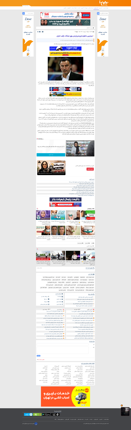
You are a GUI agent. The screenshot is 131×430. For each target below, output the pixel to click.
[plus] (43, 31)
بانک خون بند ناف (70, 290)
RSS (55, 419)
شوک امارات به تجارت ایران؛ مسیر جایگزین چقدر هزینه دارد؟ (82, 316)
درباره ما (91, 419)
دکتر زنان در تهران (91, 377)
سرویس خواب (56, 375)
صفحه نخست (105, 8)
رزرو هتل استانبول (83, 282)
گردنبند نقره (58, 277)
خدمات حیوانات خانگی (78, 371)
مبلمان (58, 371)
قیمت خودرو (59, 299)
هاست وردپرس (66, 287)
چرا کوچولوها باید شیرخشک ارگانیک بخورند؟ (86, 195)
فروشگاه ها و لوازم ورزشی (78, 377)
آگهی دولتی (67, 419)
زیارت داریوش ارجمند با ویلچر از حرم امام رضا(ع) (54, 316)
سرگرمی (65, 8)
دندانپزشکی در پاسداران (80, 287)
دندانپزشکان (92, 378)
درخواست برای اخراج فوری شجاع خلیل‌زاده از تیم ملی (53, 318)
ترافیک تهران (59, 301)
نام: (93, 344)
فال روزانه (46, 301)
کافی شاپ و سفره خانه (67, 377)
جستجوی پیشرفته (61, 419)
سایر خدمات (45, 382)
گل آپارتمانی (68, 282)
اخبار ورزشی (96, 8)
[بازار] (37, 414)
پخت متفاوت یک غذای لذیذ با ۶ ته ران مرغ (55, 311)
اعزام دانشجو (45, 368)
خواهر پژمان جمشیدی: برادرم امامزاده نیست (55, 313)
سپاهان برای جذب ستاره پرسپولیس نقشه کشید (54, 322)
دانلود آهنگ (64, 280)
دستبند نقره (64, 277)
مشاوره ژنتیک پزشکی (59, 285)
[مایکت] (28, 414)
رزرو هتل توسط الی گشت (46, 280)
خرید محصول (90, 169)
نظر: (93, 347)
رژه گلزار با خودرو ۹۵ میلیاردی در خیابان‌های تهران (53, 327)
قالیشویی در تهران (56, 382)
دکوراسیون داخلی (56, 377)
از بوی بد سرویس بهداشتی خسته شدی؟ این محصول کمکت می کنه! (81, 182)
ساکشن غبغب (69, 277)
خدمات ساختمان (56, 380)
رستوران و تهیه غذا (67, 373)
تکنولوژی (69, 8)
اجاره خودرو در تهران (56, 280)
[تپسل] (37, 139)
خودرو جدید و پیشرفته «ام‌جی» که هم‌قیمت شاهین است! (82, 311)
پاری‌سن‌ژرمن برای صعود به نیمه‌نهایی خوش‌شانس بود (83, 303)
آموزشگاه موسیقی (79, 382)
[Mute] (69, 155)
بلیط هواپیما (82, 277)
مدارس (69, 369)
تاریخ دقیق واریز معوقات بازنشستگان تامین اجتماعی (83, 338)
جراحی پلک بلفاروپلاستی (52, 282)
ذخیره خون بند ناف (49, 285)
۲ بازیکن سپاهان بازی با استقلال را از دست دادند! (84, 322)
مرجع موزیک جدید (83, 280)
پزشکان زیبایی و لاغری (90, 382)
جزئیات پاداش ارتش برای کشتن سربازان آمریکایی (84, 336)
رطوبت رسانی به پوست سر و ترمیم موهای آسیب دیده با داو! (83, 190)
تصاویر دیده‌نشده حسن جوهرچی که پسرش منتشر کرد (83, 318)
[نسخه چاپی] (38, 31)
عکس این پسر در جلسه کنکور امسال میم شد (54, 338)
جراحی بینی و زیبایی (90, 384)
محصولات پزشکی (79, 368)
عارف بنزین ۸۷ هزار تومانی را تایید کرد (56, 331)
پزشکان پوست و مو (79, 366)
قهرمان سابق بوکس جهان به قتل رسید (86, 313)
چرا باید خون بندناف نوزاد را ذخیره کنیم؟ (86, 183)
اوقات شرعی (59, 304)
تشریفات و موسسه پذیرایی (66, 380)
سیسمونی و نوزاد (44, 371)
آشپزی (82, 8)
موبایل (46, 375)
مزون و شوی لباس (55, 368)
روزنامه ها (59, 296)
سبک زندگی (91, 8)
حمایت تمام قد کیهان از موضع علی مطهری (85, 333)
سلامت (79, 8)
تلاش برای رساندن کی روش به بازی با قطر (85, 299)
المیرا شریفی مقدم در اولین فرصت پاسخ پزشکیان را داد (82, 320)
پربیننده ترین (59, 309)
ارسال (38, 355)
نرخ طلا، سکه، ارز (44, 296)
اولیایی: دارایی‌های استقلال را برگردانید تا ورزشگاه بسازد (83, 327)
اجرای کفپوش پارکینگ (90, 290)
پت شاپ (81, 373)
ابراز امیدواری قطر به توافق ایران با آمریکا (85, 301)
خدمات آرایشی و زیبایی (90, 369)
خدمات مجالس (68, 382)
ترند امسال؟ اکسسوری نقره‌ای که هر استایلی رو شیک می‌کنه (83, 188)
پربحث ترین (45, 309)
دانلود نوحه (72, 287)
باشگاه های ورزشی (79, 375)
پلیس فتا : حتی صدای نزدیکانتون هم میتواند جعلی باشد (83, 187)
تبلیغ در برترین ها (73, 419)
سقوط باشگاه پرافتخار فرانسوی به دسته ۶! (85, 329)
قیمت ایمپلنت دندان (90, 277)
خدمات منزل (45, 378)
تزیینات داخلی (56, 378)
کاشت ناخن (92, 368)
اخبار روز (100, 8)
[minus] (40, 31)
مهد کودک (69, 371)
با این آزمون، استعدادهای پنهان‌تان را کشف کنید (85, 192)
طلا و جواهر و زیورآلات (55, 369)
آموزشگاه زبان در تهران (78, 380)
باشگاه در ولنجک (61, 282)
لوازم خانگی (45, 377)
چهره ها (86, 8)
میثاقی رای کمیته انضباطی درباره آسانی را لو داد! (54, 320)
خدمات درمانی (80, 369)
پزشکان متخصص (91, 375)
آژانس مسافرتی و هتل (55, 384)
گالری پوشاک (56, 366)
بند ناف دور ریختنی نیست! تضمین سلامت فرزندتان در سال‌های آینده (81, 193)
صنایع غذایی (68, 378)
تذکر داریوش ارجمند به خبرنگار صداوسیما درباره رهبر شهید (52, 325)
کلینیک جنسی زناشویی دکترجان (70, 285)
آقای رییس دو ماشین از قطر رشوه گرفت (85, 297)
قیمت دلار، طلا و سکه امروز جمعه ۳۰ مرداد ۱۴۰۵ (54, 329)
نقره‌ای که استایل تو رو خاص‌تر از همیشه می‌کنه (85, 185)
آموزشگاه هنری (80, 384)
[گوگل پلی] (46, 414)
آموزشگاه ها (80, 378)
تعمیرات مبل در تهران (55, 373)
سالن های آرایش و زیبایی (89, 366)
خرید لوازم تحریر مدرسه (79, 290)
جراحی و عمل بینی (62, 290)
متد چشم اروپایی (75, 282)
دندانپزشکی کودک (91, 380)
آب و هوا (46, 299)
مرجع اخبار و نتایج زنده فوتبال (73, 280)
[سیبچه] (55, 414)
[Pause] (67, 155)
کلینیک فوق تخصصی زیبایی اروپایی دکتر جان (85, 285)
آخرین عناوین (89, 309)
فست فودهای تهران (67, 375)
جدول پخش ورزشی (44, 304)
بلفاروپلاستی (76, 277)
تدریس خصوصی (68, 368)
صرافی (46, 369)
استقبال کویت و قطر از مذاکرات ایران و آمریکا (84, 306)
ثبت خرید (51, 155)
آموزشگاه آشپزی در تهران (66, 366)
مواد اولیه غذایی (91, 282)
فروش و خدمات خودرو (43, 380)
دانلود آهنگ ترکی (43, 287)
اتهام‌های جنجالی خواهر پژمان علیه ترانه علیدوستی (53, 334)
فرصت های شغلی (80, 419)
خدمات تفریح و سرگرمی (43, 373)
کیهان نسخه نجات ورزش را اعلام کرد (86, 325)
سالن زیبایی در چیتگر (90, 287)
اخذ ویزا (45, 366)
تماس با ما (86, 419)
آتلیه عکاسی (68, 384)
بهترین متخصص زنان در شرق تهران (54, 287)
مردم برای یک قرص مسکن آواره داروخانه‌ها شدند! (84, 331)
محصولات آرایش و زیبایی (89, 371)
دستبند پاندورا (91, 280)
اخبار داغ (76, 309)
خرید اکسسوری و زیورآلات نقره (48, 277)
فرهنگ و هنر (74, 8)
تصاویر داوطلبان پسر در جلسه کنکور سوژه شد (54, 336)
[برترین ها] (103, 3)
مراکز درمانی (92, 373)
